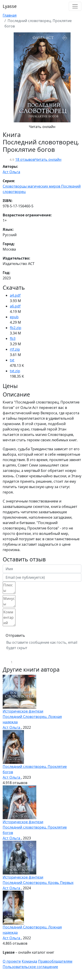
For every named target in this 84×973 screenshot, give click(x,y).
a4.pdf (15, 295)
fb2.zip (15, 327)
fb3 (12, 338)
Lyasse (10, 6)
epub (14, 316)
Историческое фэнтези (23, 711)
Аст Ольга (11, 171)
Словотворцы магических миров (32, 186)
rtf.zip (15, 349)
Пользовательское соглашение (30, 966)
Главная (10, 15)
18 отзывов (25, 159)
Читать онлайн (42, 126)
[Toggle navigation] (75, 6)
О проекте (12, 961)
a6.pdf (15, 306)
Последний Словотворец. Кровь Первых (38, 882)
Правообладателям (55, 961)
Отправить (15, 635)
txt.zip (15, 370)
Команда (29, 961)
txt (12, 360)
